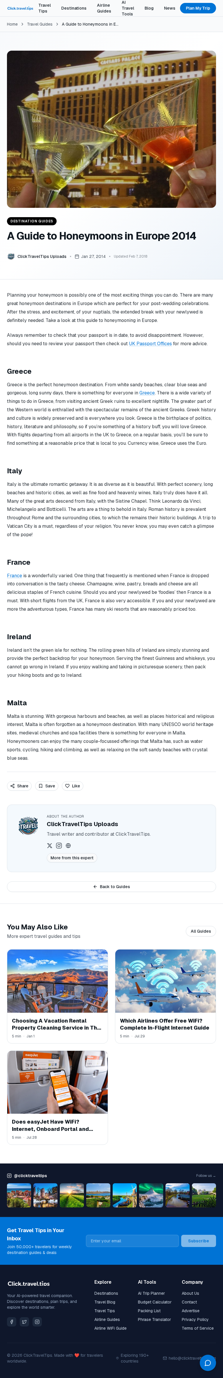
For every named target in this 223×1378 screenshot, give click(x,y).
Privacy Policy (195, 1319)
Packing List (149, 1310)
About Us (190, 1293)
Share (22, 786)
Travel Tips (44, 8)
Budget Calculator (155, 1302)
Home (12, 24)
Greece (147, 393)
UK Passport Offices (150, 344)
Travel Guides (40, 24)
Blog (149, 8)
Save (50, 786)
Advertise (190, 1310)
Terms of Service (198, 1328)
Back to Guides (115, 886)
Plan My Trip (198, 8)
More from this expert (72, 857)
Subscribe (198, 1241)
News (169, 8)
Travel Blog (104, 1302)
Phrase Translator (154, 1319)
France (14, 576)
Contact (189, 1302)
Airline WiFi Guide (110, 1328)
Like (76, 786)
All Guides (201, 931)
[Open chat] (208, 1363)
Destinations (74, 8)
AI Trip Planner (151, 1293)
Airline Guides (104, 8)
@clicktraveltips (30, 1175)
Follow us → (206, 1175)
